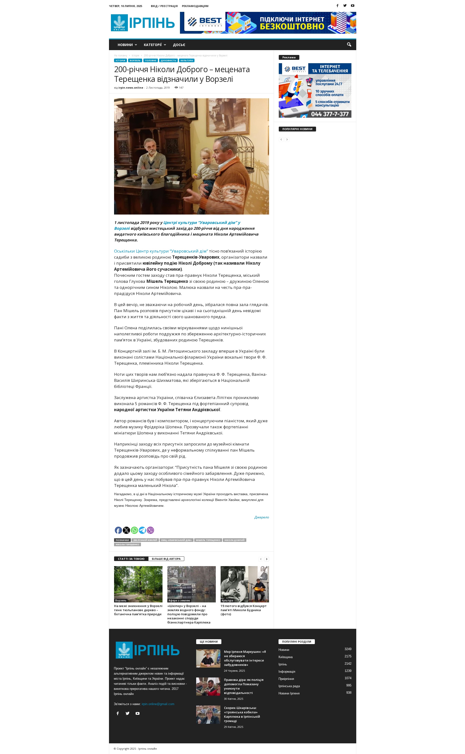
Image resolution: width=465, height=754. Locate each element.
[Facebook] (338, 5)
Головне (150, 60)
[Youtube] (353, 5)
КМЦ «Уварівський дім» (176, 540)
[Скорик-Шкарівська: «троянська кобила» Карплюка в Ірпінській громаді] (208, 715)
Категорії (153, 44)
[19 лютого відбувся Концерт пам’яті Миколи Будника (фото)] (245, 584)
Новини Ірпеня (289, 693)
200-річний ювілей (145, 540)
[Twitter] (345, 5)
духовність (168, 60)
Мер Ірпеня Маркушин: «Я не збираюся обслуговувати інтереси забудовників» (245, 658)
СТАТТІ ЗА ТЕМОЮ (131, 559)
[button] (349, 44)
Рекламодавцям (195, 6)
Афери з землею (179, 600)
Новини (125, 44)
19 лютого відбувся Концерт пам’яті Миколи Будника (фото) (244, 610)
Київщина (286, 657)
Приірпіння (286, 679)
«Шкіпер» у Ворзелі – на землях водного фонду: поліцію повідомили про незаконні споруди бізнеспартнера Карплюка (188, 614)
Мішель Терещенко (208, 540)
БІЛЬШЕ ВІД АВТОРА (166, 559)
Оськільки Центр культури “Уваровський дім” (161, 251)
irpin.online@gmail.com (158, 704)
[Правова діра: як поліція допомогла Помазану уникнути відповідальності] (208, 686)
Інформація (287, 671)
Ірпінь (283, 664)
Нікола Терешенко (127, 544)
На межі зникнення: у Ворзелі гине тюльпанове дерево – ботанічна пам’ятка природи (138, 610)
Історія (120, 60)
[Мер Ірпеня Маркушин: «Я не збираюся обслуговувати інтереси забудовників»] (208, 658)
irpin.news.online (130, 87)
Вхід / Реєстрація (164, 6)
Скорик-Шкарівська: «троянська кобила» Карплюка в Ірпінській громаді (242, 714)
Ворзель (135, 60)
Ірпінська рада (289, 686)
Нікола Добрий (235, 540)
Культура (187, 60)
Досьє (179, 44)
